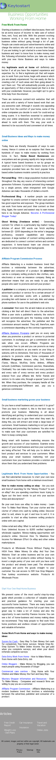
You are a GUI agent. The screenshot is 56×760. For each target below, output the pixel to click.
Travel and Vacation (42, 724)
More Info (38, 751)
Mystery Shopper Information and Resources (24, 679)
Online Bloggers (9, 664)
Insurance (24, 727)
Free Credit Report (9, 724)
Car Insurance (25, 722)
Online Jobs (42, 730)
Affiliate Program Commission (16, 688)
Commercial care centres (15, 671)
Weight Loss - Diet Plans (10, 731)
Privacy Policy (19, 751)
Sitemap (30, 750)
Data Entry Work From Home (16, 656)
